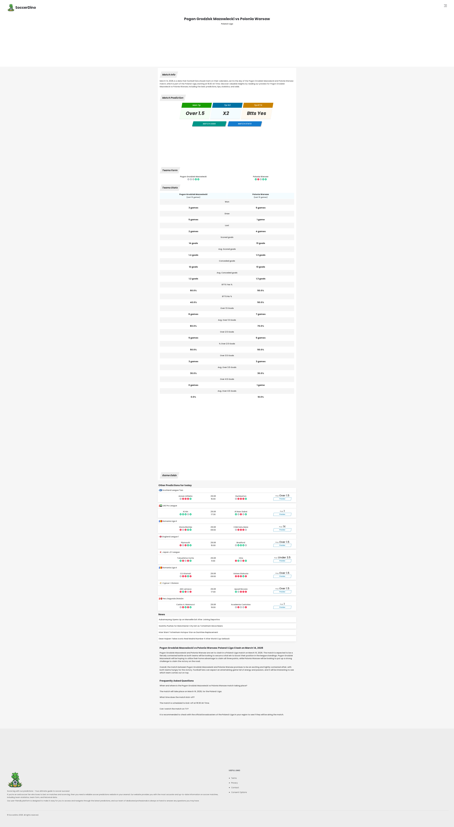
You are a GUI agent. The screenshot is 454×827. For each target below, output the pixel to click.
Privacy (234, 782)
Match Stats (245, 123)
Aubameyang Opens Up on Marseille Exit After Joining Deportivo (189, 619)
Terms (234, 778)
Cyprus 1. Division (170, 583)
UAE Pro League (169, 505)
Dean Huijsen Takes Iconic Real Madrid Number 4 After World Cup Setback (194, 638)
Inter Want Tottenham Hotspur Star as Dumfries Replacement (188, 632)
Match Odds (209, 123)
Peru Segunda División (172, 598)
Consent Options (239, 792)
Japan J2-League (171, 552)
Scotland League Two (172, 490)
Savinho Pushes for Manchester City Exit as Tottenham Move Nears (191, 626)
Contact (235, 787)
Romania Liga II (169, 521)
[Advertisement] (227, 43)
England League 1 (170, 536)
